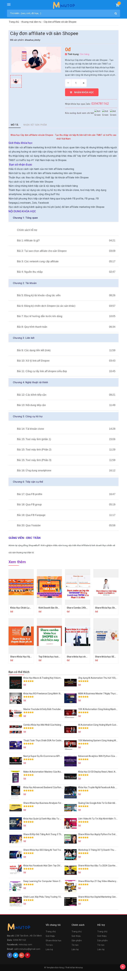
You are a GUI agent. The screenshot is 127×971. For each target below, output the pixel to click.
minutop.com (25, 944)
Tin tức (49, 945)
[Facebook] (9, 955)
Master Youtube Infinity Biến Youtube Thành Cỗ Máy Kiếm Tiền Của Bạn (58, 709)
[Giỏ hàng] (117, 5)
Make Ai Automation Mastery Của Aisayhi (44, 771)
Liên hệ (49, 949)
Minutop (79, 968)
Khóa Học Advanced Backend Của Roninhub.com (47, 787)
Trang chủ (51, 931)
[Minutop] (63, 6)
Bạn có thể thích (19, 672)
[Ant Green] (25, 927)
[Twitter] (15, 955)
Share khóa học (53, 940)
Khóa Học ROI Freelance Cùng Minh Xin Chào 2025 (48, 693)
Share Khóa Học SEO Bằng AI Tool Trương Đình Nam (49, 850)
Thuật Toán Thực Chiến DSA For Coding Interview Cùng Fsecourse (56, 740)
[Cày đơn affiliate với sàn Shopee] (16, 81)
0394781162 (100, 103)
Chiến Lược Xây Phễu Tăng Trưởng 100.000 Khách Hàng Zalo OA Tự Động (59, 897)
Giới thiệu (50, 936)
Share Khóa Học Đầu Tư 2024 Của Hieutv (98, 865)
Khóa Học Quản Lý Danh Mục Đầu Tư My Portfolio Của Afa (52, 818)
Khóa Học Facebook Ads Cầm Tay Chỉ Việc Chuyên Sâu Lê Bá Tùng (56, 865)
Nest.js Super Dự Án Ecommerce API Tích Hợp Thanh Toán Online (55, 756)
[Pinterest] (27, 955)
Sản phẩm (77, 940)
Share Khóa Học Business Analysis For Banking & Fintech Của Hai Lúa (57, 803)
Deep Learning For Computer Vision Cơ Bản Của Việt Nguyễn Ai (54, 881)
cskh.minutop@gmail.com (27, 949)
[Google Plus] (21, 955)
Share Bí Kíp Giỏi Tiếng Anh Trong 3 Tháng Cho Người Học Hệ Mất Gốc (57, 834)
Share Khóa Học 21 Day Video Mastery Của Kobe (102, 881)
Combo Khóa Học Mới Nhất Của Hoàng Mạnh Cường (48, 725)
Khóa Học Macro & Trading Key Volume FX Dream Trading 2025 (54, 678)
